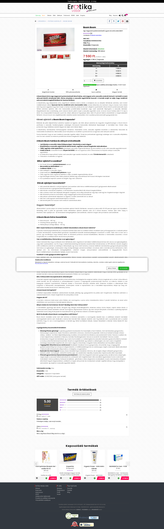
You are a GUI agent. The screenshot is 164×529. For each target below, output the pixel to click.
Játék (77, 15)
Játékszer (59, 15)
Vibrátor (49, 15)
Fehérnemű (67, 15)
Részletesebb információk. (41, 263)
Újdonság (38, 15)
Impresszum (39, 492)
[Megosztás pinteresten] (123, 21)
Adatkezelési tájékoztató (42, 496)
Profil (58, 492)
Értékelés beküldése (95, 35)
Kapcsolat (38, 490)
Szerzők (69, 488)
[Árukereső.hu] (72, 518)
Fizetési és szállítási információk (45, 498)
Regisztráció (61, 490)
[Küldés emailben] (127, 21)
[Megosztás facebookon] (109, 21)
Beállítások (112, 268)
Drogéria (82, 15)
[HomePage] (82, 8)
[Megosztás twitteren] (118, 21)
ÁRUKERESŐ (95, 509)
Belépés (59, 488)
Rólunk (37, 488)
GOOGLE (78, 509)
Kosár (59, 494)
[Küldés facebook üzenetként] (114, 21)
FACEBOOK (85, 509)
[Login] (120, 15)
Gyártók (69, 490)
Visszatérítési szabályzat (42, 500)
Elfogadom (123, 268)
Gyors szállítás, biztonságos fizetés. (107, 85)
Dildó (54, 15)
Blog (110, 15)
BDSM (73, 15)
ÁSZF (37, 494)
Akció (43, 15)
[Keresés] (122, 15)
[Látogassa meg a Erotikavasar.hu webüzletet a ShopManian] (93, 518)
